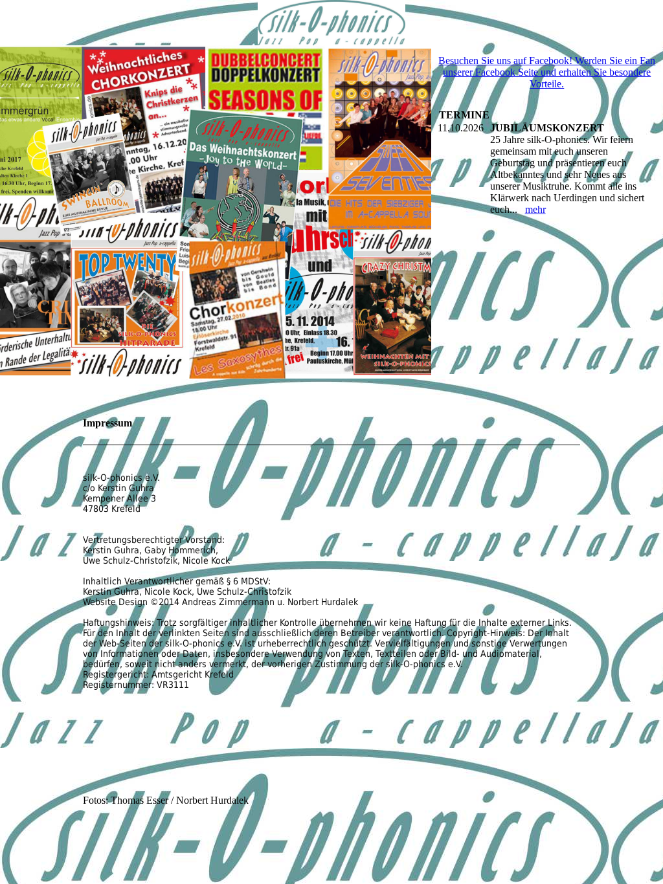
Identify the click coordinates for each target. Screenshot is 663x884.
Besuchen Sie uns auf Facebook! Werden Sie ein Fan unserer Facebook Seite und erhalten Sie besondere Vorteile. (546, 72)
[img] (331, 22)
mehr (535, 209)
